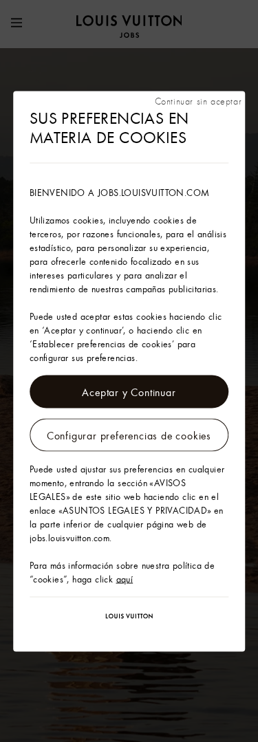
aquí (124, 578)
